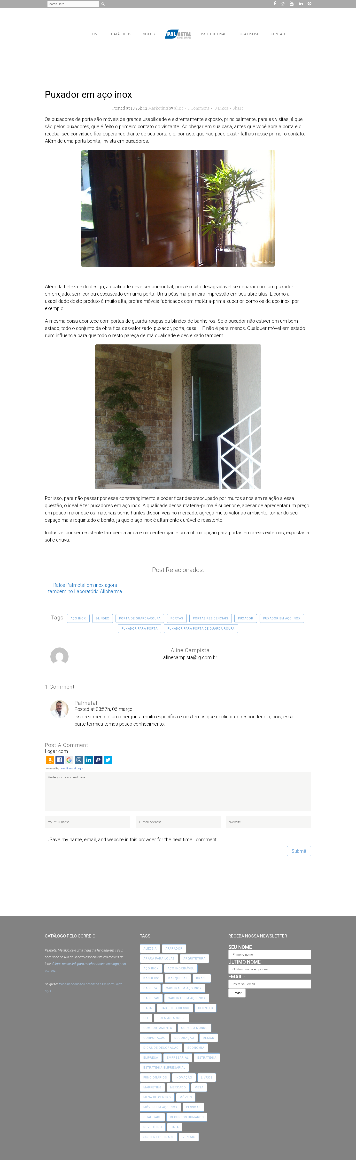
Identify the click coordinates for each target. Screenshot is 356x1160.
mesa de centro (157, 1097)
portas (176, 618)
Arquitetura (194, 958)
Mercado (178, 1087)
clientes (205, 1008)
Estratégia (207, 1057)
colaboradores (171, 1018)
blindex (102, 618)
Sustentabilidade (158, 1137)
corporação (154, 1038)
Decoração (184, 1038)
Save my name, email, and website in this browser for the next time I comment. (134, 839)
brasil (201, 978)
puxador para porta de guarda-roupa (201, 628)
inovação (184, 1077)
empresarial (178, 1057)
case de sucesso (175, 1008)
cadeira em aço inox (184, 988)
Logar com (56, 751)
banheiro (151, 978)
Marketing (158, 108)
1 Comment (198, 108)
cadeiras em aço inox (187, 998)
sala (175, 1127)
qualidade (152, 1117)
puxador (245, 618)
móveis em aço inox (160, 1107)
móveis (186, 1097)
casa (147, 1008)
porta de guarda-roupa (140, 618)
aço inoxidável (181, 968)
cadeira (150, 988)
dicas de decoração (161, 1047)
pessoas (193, 1107)
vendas (189, 1137)
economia (195, 1047)
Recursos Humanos (187, 1117)
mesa (199, 1087)
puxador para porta (140, 628)
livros (206, 1077)
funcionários (155, 1077)
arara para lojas (159, 958)
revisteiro (152, 1127)
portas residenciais (210, 618)
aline (179, 108)
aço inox (78, 618)
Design (208, 1038)
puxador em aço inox (282, 618)
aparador (174, 948)
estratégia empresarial (164, 1067)
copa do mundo (194, 1028)
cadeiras (151, 998)
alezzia (150, 948)
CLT (146, 1018)
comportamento (157, 1028)
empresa (150, 1057)
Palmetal (86, 703)
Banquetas (177, 978)
